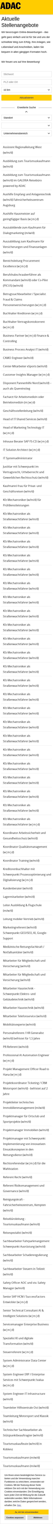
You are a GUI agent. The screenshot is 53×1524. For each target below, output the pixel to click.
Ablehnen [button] (37, 1517)
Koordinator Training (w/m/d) (21, 860)
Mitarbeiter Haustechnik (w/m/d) (23, 1008)
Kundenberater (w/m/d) (17, 888)
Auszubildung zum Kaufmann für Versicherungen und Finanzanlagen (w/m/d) (25, 246)
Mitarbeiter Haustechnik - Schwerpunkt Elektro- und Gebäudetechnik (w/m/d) (19, 994)
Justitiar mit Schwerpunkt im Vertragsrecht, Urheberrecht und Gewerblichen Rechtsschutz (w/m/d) (25, 472)
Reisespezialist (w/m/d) (17, 1233)
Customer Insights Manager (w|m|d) (26, 374)
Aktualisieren (27, 97)
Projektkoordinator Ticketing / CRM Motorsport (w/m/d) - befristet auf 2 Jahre (25, 1088)
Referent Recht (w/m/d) (17, 1177)
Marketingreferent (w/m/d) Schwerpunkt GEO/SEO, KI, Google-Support (25, 933)
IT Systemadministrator (17, 458)
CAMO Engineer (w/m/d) (18, 358)
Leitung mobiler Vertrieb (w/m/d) (23, 919)
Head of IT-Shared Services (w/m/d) (25, 419)
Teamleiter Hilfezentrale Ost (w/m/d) (26, 1407)
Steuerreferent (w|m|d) (18, 1352)
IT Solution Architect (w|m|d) (21, 450)
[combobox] (26, 90)
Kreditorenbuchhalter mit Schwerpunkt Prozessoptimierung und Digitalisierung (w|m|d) (27, 874)
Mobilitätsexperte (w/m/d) (19, 1024)
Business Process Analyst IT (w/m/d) (25, 349)
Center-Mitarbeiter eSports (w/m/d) (25, 366)
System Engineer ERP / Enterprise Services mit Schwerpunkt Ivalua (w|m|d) (24, 1379)
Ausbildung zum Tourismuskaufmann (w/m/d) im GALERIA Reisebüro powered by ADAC (26, 180)
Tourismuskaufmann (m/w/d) (21, 1457)
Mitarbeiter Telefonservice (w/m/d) (24, 1016)
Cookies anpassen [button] (15, 1517)
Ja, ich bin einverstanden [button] (26, 1512)
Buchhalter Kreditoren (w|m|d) (22, 313)
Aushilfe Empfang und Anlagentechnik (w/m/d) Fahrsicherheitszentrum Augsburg (27, 199)
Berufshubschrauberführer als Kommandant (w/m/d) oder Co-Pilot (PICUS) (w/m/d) (25, 280)
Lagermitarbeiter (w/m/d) (19, 897)
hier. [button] (19, 1505)
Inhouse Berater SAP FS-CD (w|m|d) (26, 441)
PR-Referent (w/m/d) (15, 1047)
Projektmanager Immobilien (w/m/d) (26, 1130)
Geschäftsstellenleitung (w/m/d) (23, 411)
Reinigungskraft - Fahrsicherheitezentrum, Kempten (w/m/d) (24, 1205)
